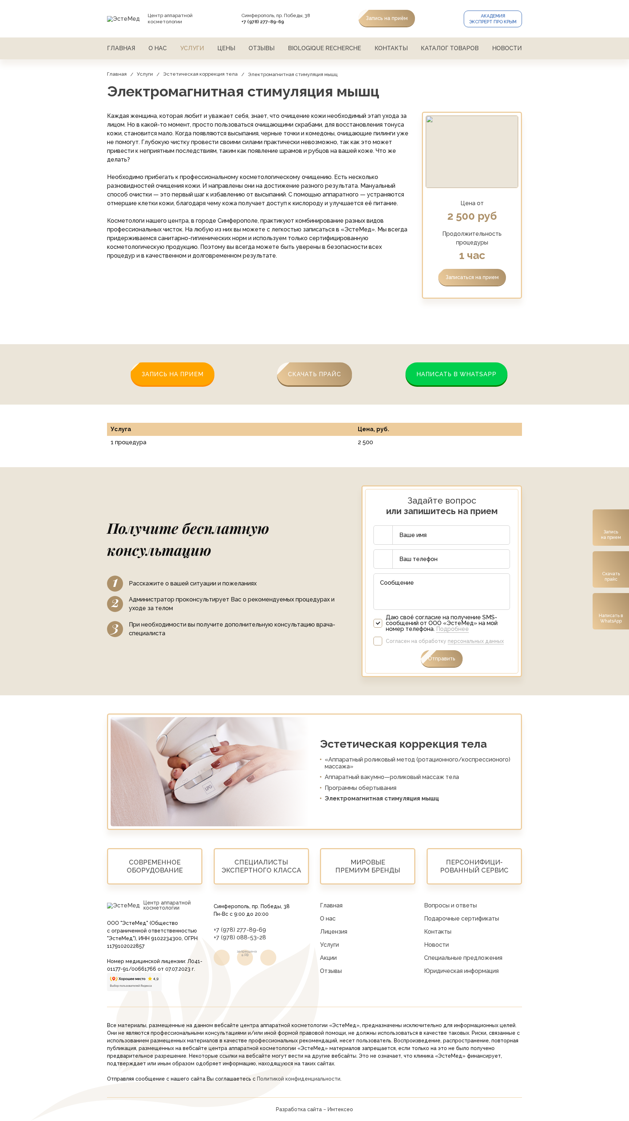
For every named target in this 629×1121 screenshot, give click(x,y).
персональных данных (476, 641)
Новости (507, 48)
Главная (121, 48)
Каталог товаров (450, 48)
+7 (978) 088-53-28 (240, 937)
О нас (158, 48)
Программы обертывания (360, 787)
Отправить (441, 658)
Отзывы (261, 48)
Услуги (192, 48)
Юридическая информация (461, 970)
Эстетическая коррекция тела (200, 74)
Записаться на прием (472, 277)
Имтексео (340, 1109)
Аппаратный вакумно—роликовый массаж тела (392, 777)
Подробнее (452, 628)
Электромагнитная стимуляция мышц (382, 798)
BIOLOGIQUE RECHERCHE (324, 48)
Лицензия (333, 931)
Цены (226, 48)
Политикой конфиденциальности (298, 1079)
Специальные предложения (463, 957)
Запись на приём (387, 18)
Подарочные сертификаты (461, 918)
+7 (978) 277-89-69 (240, 929)
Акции (328, 957)
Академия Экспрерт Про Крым (493, 18)
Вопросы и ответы (450, 905)
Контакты (391, 48)
